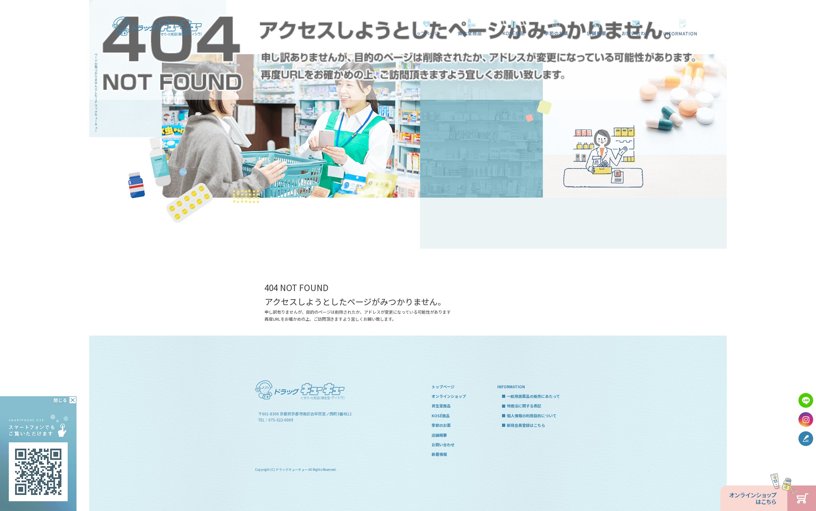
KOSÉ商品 (512, 27)
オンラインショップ (449, 396)
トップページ (425, 27)
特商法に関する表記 (524, 405)
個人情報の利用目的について (532, 415)
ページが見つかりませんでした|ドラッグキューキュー (95, 92)
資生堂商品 (467, 27)
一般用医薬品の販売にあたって (682, 27)
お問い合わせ (636, 27)
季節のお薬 (556, 27)
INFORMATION (511, 386)
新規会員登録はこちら (526, 425)
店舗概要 (596, 27)
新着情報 (439, 454)
